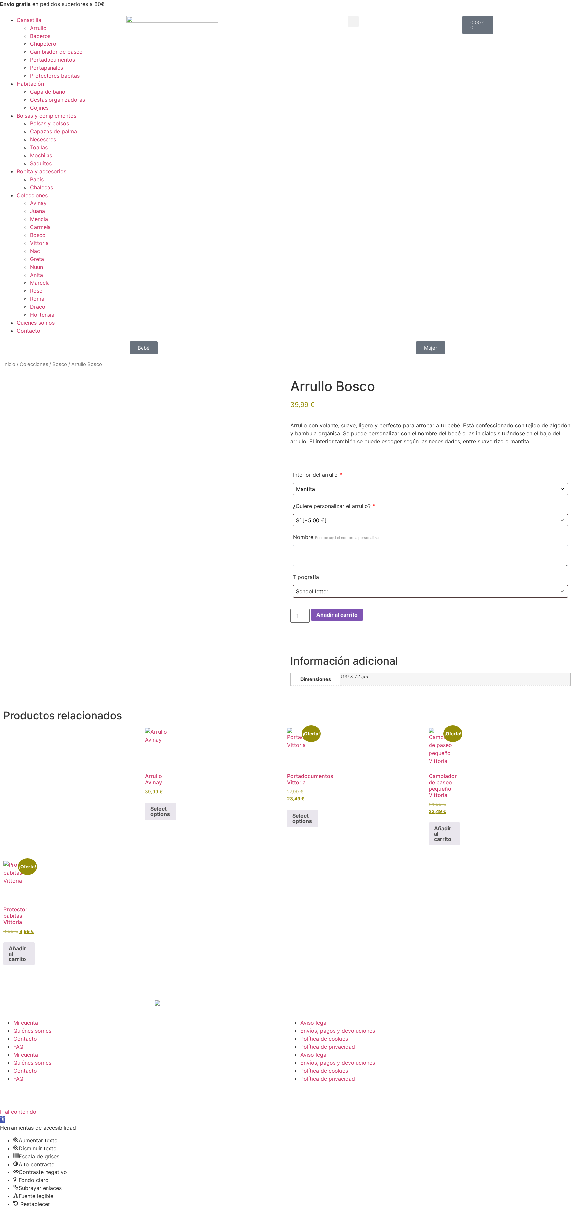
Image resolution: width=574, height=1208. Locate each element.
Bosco (38, 235)
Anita (36, 275)
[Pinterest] (164, 1094)
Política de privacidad (327, 1046)
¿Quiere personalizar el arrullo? (334, 506)
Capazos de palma (53, 131)
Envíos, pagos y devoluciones (337, 1030)
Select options (160, 811)
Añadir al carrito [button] (442, 833)
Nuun (36, 267)
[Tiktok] (146, 1094)
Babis (37, 179)
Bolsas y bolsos (49, 123)
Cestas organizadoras (57, 99)
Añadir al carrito (337, 614)
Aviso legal (314, 1022)
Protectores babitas (55, 75)
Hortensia (42, 314)
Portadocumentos (52, 59)
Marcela (40, 283)
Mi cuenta (25, 1022)
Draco (37, 306)
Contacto (28, 330)
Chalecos (41, 187)
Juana (37, 211)
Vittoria (39, 243)
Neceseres (43, 139)
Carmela (40, 227)
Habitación (30, 83)
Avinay (38, 203)
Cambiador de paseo (56, 51)
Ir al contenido (18, 1111)
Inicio (9, 364)
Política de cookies (324, 1038)
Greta (37, 259)
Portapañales (46, 67)
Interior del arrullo (317, 474)
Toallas (39, 147)
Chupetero (43, 43)
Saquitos (41, 163)
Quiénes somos (36, 322)
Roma (37, 298)
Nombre (336, 537)
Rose (36, 290)
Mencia (39, 219)
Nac (35, 251)
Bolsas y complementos (46, 115)
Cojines (39, 107)
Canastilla (29, 20)
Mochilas (41, 155)
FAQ (18, 1046)
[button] (353, 21)
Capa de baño (47, 91)
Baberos (40, 36)
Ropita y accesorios (41, 171)
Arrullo (38, 28)
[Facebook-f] (109, 1094)
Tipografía (306, 577)
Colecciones (32, 195)
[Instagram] (127, 1094)
